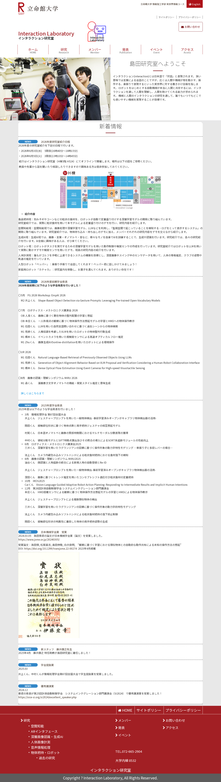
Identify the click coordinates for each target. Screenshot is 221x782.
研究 (64, 50)
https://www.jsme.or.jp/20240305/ (39, 539)
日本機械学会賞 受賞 (54, 532)
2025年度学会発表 (51, 405)
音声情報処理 (40, 747)
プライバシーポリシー (189, 17)
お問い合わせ (192, 27)
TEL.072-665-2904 (128, 751)
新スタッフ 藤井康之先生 (56, 649)
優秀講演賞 (47, 686)
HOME (126, 710)
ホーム (33, 50)
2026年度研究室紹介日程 (55, 142)
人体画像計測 (40, 742)
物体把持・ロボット (45, 752)
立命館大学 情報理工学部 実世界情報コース (162, 4)
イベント (156, 50)
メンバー (94, 50)
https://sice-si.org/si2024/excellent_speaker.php (47, 697)
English (196, 4)
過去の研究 (47, 757)
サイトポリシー (166, 17)
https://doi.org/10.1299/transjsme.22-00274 (50, 548)
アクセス (187, 50)
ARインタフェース (44, 731)
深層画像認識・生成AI (47, 736)
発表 (125, 50)
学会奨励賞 (47, 665)
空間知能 (37, 726)
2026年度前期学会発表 (54, 282)
